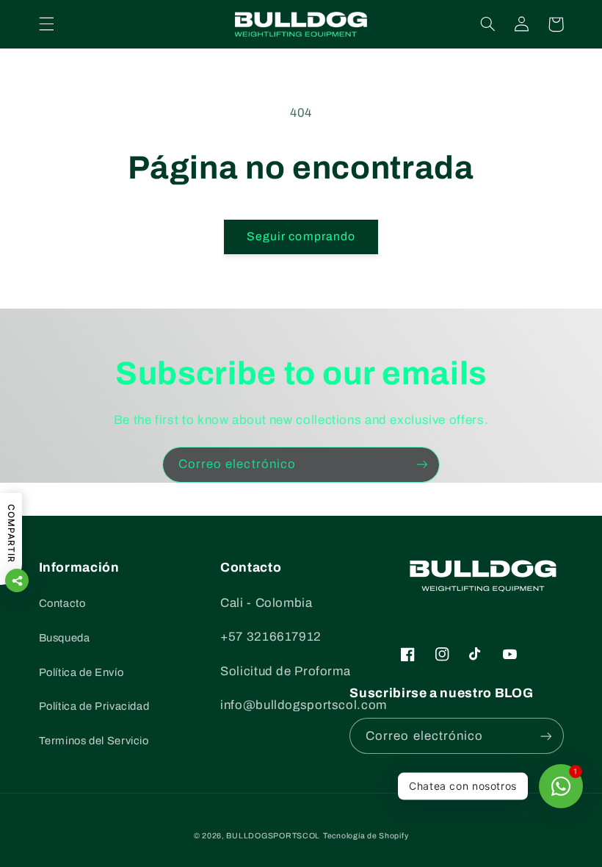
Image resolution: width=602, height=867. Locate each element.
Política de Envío (81, 672)
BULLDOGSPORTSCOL (273, 836)
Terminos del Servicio (94, 741)
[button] (46, 24)
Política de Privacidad (94, 706)
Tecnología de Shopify (365, 836)
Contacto (62, 603)
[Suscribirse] (422, 465)
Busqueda (64, 638)
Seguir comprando (301, 236)
